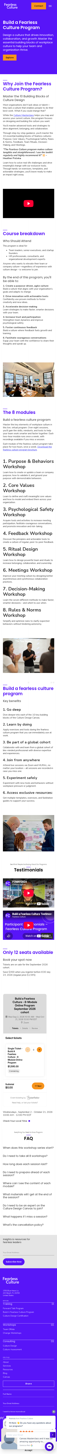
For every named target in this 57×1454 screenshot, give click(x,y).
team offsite (9, 1329)
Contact (38, 5)
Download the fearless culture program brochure (27, 448)
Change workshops (12, 1333)
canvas (6, 1377)
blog (5, 1373)
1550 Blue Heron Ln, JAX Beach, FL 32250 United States (11, 1293)
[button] (50, 6)
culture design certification (15, 1315)
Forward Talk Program (13, 1308)
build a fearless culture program (18, 1312)
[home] (10, 5)
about (5, 1362)
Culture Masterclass (24, 115)
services (7, 1365)
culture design (10, 1345)
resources (8, 1369)
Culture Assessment (12, 1349)
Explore (10, 57)
